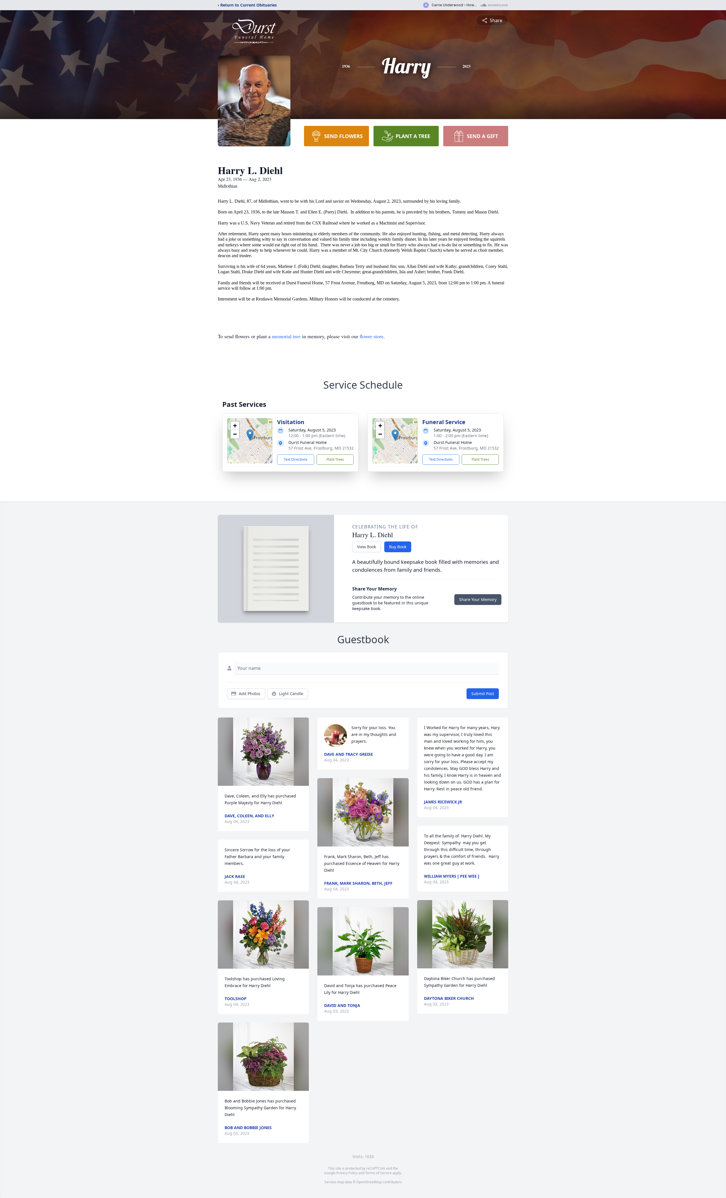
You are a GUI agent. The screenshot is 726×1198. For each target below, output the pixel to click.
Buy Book (397, 546)
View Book (366, 546)
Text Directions (295, 459)
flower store (371, 336)
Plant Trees (335, 459)
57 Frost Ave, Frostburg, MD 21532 (321, 448)
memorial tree (286, 336)
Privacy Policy (347, 1173)
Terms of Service (378, 1173)
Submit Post (482, 693)
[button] (250, 435)
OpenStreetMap (369, 1182)
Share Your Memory (478, 599)
